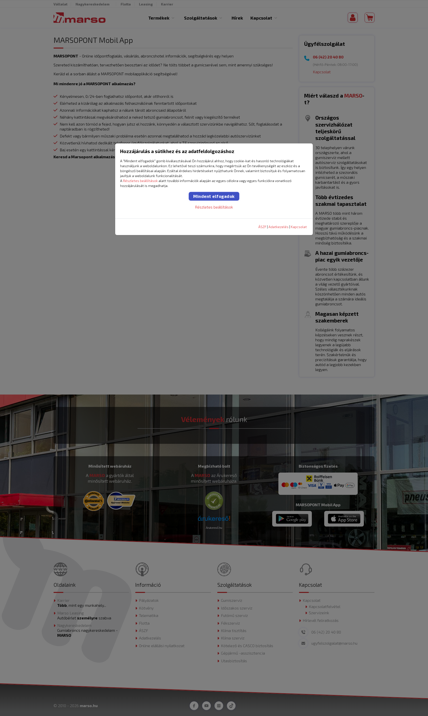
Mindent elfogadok (214, 196)
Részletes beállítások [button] (140, 181)
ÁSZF (262, 227)
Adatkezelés (278, 227)
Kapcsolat (299, 227)
